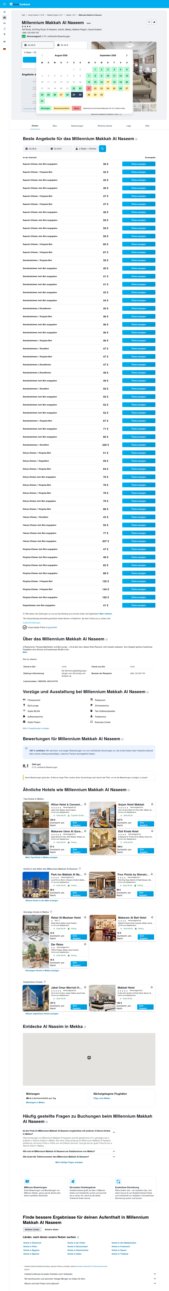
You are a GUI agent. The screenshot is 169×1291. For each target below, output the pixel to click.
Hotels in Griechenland (77, 1250)
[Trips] (4, 41)
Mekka (68, 15)
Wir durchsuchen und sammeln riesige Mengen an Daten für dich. (55, 1278)
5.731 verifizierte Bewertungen (56, 36)
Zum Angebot (77, 824)
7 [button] (67, 75)
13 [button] (61, 82)
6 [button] (61, 75)
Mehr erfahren (106, 613)
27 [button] (61, 94)
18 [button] (48, 88)
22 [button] (74, 88)
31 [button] (42, 100)
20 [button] (61, 88)
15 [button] (74, 82)
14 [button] (67, 82)
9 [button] (80, 75)
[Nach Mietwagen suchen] (4, 23)
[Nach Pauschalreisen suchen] (4, 28)
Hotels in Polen (30, 1246)
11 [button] (48, 82)
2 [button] (80, 69)
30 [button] (80, 94)
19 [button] (55, 88)
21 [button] (67, 88)
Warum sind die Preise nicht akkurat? (41, 1283)
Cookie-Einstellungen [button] (32, 622)
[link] (41, 857)
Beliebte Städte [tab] (52, 1229)
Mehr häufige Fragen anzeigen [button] (69, 1162)
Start (23, 15)
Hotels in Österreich (32, 1242)
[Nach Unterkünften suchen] (4, 17)
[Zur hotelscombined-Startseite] (20, 4)
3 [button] (42, 75)
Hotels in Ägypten (31, 1250)
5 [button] (54, 75)
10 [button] (42, 82)
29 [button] (74, 94)
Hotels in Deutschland (77, 1246)
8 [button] (73, 75)
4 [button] (48, 75)
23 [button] (80, 88)
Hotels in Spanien (31, 1253)
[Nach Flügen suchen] (4, 12)
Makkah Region (53, 15)
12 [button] (55, 82)
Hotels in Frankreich (121, 1246)
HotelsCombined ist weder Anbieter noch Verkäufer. (48, 1273)
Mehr (25, 652)
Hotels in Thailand (120, 1253)
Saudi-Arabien (33, 15)
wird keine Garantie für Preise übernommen (91, 1266)
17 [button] (42, 88)
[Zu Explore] (4, 34)
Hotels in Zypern (119, 1250)
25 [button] (48, 94)
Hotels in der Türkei (76, 1242)
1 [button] (73, 69)
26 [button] (55, 94)
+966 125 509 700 (30, 32)
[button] (4, 4)
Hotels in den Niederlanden (124, 1242)
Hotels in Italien (74, 1253)
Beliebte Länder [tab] (32, 1229)
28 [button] (67, 94)
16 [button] (80, 82)
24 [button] (42, 94)
